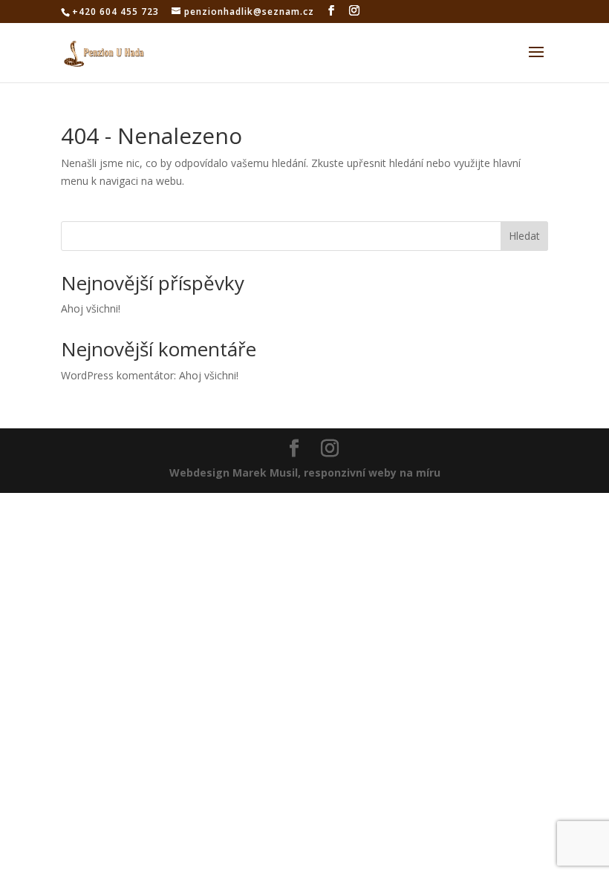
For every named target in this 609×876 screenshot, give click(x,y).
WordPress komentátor (117, 375)
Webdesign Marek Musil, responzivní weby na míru (304, 472)
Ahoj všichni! (90, 308)
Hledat (524, 236)
